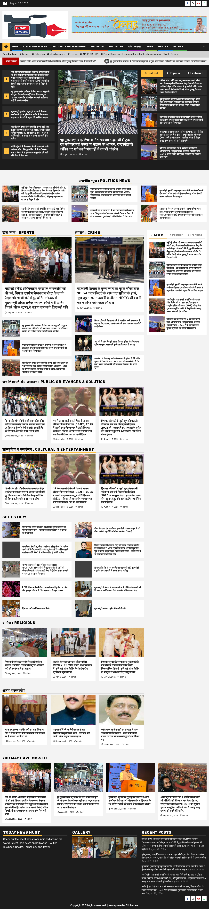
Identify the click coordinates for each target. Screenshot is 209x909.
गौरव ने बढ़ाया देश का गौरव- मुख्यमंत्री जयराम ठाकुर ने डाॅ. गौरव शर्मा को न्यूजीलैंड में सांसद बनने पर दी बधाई (117, 530)
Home (15, 46)
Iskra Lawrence (57, 54)
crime (149, 46)
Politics (163, 46)
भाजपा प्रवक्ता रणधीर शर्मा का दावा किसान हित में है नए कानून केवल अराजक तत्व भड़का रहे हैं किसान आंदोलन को (25, 733)
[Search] (204, 47)
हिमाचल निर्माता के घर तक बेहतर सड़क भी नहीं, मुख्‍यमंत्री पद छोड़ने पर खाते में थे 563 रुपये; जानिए (116, 569)
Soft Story (115, 46)
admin (85, 154)
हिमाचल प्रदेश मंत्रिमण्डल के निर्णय (36, 608)
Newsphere (115, 905)
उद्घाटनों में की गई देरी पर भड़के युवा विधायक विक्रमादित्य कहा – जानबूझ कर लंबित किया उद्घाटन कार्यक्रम (71, 733)
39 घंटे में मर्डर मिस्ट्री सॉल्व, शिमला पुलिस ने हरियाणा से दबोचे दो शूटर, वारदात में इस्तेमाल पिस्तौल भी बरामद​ (116, 343)
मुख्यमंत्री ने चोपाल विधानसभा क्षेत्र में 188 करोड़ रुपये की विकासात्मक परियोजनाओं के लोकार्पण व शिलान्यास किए (117, 589)
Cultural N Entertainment (69, 46)
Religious (97, 46)
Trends (74, 54)
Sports (178, 46)
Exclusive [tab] (196, 73)
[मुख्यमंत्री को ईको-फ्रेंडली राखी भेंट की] (83, 608)
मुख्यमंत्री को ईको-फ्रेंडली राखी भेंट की (110, 608)
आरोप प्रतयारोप (134, 46)
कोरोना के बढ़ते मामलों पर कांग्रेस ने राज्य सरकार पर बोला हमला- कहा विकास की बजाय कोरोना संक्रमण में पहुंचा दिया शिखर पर (120, 734)
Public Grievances (35, 46)
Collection (40, 54)
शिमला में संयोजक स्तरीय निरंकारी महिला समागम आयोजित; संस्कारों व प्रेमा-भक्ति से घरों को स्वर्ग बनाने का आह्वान (24, 665)
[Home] (6, 47)
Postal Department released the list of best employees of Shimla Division (141, 54)
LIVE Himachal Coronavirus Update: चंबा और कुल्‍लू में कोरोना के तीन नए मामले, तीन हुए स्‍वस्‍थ (44, 589)
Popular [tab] (174, 73)
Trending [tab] (196, 234)
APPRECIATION (90, 54)
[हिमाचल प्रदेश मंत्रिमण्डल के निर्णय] (11, 608)
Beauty (26, 54)
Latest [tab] (153, 73)
